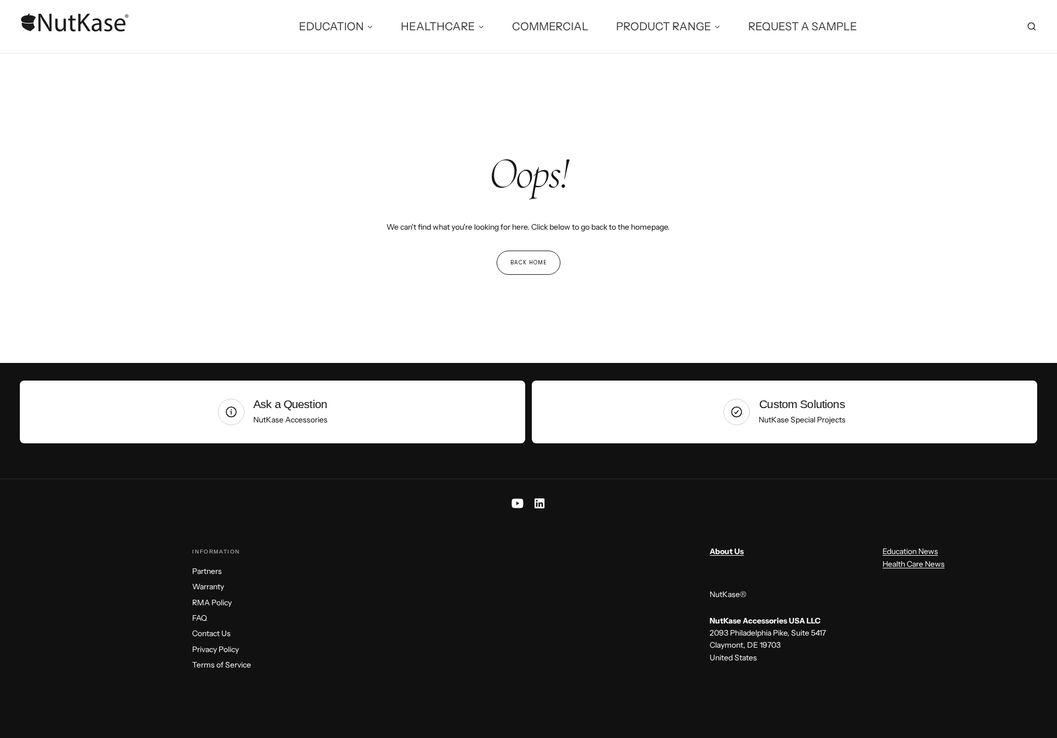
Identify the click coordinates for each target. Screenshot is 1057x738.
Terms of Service (221, 665)
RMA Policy (212, 602)
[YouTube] (517, 503)
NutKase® (728, 594)
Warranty (208, 587)
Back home (528, 262)
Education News (910, 551)
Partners (207, 571)
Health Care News (913, 564)
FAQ (199, 618)
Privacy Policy (215, 649)
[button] (1031, 27)
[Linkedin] (539, 503)
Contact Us (211, 633)
